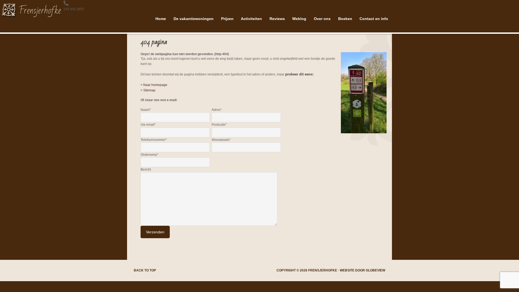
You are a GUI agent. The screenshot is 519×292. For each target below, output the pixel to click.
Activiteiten (251, 18)
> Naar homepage (154, 85)
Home (160, 18)
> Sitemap (148, 90)
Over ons (322, 18)
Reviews (277, 18)
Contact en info (374, 18)
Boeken (345, 18)
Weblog (299, 18)
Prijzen (227, 18)
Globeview (375, 270)
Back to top (145, 270)
